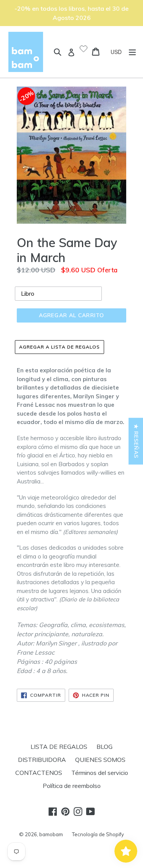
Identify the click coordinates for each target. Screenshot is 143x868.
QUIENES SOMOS (100, 759)
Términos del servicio (99, 772)
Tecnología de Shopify (98, 834)
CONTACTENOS (38, 772)
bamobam (51, 834)
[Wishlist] (83, 49)
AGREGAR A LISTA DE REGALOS (59, 347)
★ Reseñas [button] (136, 441)
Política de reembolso (72, 785)
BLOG (104, 746)
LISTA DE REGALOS (59, 746)
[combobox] (119, 52)
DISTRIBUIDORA (42, 759)
